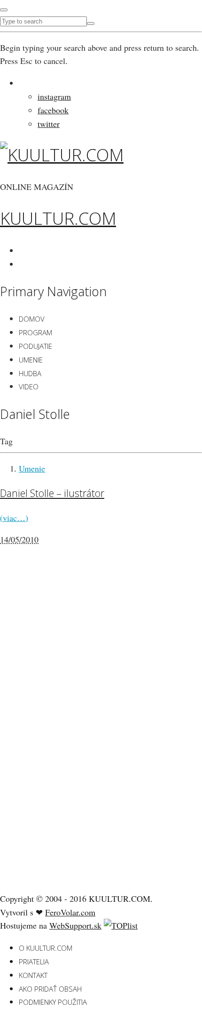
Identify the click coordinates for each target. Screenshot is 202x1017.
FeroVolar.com (70, 912)
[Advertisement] (70, 737)
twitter (49, 123)
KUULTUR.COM (58, 218)
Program (35, 332)
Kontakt (33, 975)
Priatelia (34, 961)
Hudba (30, 373)
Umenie (31, 359)
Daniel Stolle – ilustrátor (52, 493)
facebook (53, 110)
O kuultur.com (45, 948)
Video (29, 386)
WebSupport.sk (75, 925)
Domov (32, 318)
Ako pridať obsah (50, 988)
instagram (54, 96)
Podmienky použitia (53, 1002)
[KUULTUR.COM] (62, 154)
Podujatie (35, 346)
